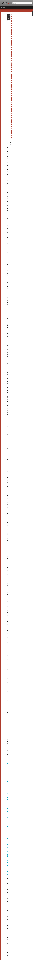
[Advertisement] (17, 43)
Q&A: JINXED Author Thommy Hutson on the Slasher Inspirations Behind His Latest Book (11, 76)
